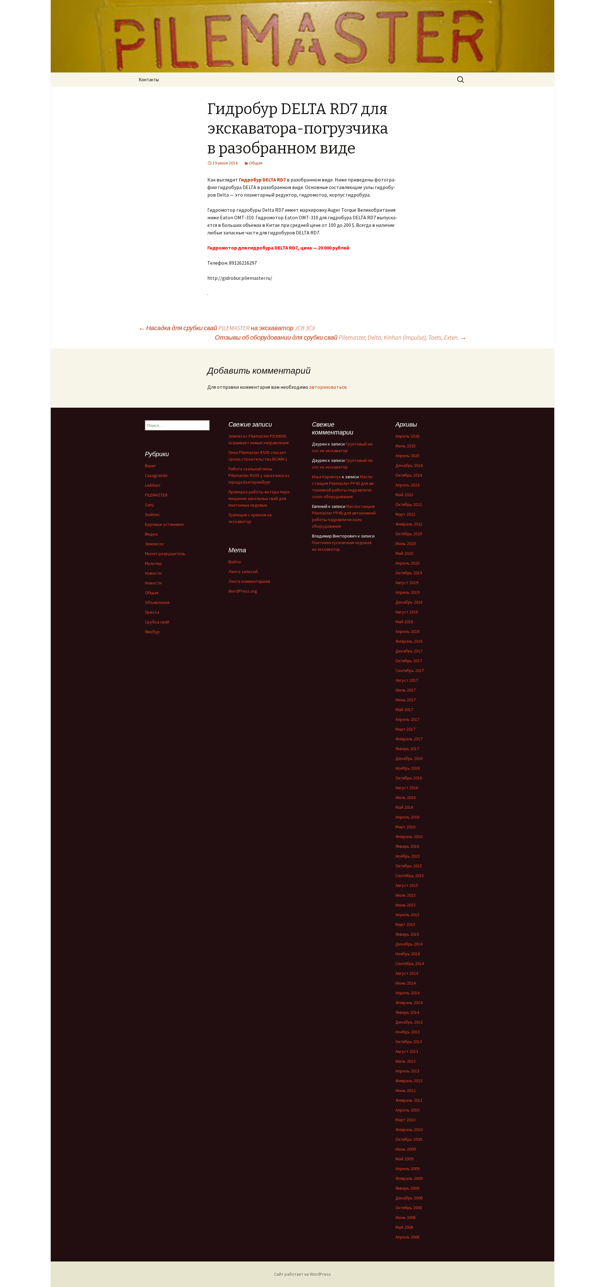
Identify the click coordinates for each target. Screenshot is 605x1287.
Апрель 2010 (407, 1110)
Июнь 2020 (405, 543)
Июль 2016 (405, 797)
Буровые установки (164, 524)
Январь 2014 (407, 1012)
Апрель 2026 (407, 436)
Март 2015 (405, 924)
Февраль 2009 (409, 1178)
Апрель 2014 (407, 993)
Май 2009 (404, 1159)
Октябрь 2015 (408, 866)
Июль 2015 (405, 895)
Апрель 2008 (407, 1237)
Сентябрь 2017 (409, 670)
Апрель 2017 (407, 719)
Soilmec (152, 514)
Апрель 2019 (407, 592)
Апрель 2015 (407, 914)
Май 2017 (404, 709)
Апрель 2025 (407, 455)
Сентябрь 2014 (409, 963)
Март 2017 (405, 729)
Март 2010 (405, 1120)
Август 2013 (406, 1051)
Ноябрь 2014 (407, 954)
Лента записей (243, 571)
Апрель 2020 (407, 563)
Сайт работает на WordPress (302, 1274)
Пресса (152, 612)
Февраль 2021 (409, 524)
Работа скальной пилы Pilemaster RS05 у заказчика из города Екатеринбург (258, 475)
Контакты (149, 80)
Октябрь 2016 (408, 778)
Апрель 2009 (407, 1168)
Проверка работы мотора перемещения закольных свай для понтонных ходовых (259, 498)
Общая (255, 163)
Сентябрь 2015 (409, 875)
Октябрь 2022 (408, 504)
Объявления (157, 602)
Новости (153, 573)
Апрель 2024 (407, 485)
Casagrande (156, 475)
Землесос (154, 544)
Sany (149, 505)
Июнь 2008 (405, 1217)
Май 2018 (404, 621)
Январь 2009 (407, 1188)
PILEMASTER (156, 495)
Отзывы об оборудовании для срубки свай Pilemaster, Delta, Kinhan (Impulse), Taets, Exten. (340, 337)
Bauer (150, 465)
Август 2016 (406, 787)
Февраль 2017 (409, 739)
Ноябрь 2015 (407, 856)
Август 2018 (406, 612)
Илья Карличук (326, 477)
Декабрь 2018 (409, 602)
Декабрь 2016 (409, 758)
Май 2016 (404, 807)
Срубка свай (157, 622)
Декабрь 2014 (409, 944)
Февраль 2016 (409, 836)
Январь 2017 (407, 748)
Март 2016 (405, 827)
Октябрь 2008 (408, 1207)
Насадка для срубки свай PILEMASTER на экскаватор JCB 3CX (227, 328)
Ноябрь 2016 (407, 768)
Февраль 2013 (409, 1080)
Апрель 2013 (407, 1071)
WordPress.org (242, 591)
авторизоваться (327, 387)
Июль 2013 (405, 1061)
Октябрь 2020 (408, 534)
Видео (151, 534)
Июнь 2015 (405, 905)
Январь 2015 (407, 934)
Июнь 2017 (405, 700)
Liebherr (153, 485)
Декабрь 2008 (409, 1198)
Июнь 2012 (405, 1090)
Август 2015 (406, 885)
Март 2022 (405, 514)
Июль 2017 (405, 690)
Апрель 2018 (407, 631)
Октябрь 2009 (408, 1139)
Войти (234, 562)
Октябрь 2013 (408, 1041)
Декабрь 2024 (409, 465)
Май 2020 (404, 553)
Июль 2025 (405, 446)
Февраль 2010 (409, 1129)
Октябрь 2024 (408, 475)
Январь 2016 (407, 846)
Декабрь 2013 (409, 1022)
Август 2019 (406, 582)
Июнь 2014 (405, 983)
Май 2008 (404, 1227)
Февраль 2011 (409, 1100)
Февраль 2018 (409, 641)
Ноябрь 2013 (407, 1032)
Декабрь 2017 (409, 651)
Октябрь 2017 (408, 661)
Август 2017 (406, 680)
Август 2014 (406, 973)
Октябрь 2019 (408, 573)
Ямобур (152, 632)
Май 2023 (404, 494)
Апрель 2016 (407, 817)
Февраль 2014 (409, 1002)
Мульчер (153, 563)
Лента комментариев (249, 581)
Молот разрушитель (165, 553)
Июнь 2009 (405, 1149)
